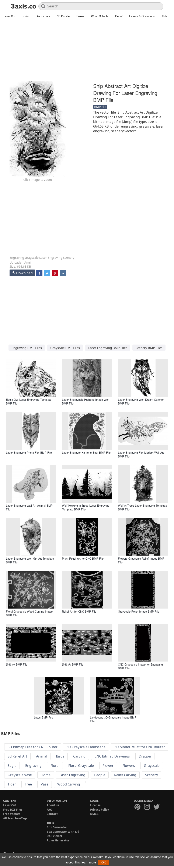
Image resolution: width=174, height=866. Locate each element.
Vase (44, 784)
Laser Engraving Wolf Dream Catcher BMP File (141, 401)
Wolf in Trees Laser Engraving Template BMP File (142, 507)
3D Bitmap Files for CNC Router (33, 747)
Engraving (17, 258)
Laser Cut (9, 16)
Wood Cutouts (99, 16)
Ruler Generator (58, 840)
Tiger (12, 784)
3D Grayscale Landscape (85, 747)
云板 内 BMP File (72, 664)
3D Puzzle (63, 16)
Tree (28, 784)
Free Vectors (11, 814)
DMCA (94, 814)
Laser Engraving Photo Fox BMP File (29, 452)
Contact (52, 814)
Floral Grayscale (81, 765)
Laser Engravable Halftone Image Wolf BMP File (85, 401)
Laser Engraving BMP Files (107, 348)
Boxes (80, 16)
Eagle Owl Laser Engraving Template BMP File (28, 401)
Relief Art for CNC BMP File (79, 611)
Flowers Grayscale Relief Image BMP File (141, 560)
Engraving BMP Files (27, 348)
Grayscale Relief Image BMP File (138, 611)
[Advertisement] (87, 51)
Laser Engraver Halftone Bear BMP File (86, 452)
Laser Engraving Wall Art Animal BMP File (29, 507)
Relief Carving (125, 775)
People (99, 775)
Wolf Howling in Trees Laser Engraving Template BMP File (85, 507)
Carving (79, 756)
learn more (88, 862)
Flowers (128, 765)
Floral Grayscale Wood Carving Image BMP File (29, 613)
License (95, 805)
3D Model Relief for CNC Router (139, 747)
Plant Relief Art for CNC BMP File (83, 558)
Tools (25, 16)
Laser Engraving (50, 258)
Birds (60, 756)
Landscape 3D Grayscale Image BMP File (113, 719)
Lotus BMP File (43, 717)
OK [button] (103, 862)
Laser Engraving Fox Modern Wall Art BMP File (141, 454)
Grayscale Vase (20, 775)
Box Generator (57, 827)
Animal (41, 756)
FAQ (49, 810)
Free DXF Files (12, 810)
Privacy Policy (99, 810)
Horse (46, 775)
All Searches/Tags (15, 818)
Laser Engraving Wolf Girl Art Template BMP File (30, 560)
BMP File (100, 107)
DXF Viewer (54, 836)
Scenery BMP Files (149, 348)
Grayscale (32, 258)
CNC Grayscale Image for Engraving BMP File (140, 666)
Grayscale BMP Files (65, 348)
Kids (164, 16)
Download (24, 273)
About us (53, 805)
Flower (108, 765)
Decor (118, 16)
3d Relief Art (17, 756)
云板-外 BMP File (16, 664)
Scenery (68, 258)
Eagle (12, 765)
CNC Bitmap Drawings (112, 756)
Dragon (145, 756)
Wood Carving (68, 784)
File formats (42, 16)
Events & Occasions (142, 16)
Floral (55, 765)
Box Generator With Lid (63, 832)
